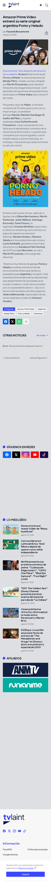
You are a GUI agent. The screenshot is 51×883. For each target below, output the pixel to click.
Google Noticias (10, 854)
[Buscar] (46, 5)
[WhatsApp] (19, 321)
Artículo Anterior (12, 357)
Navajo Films (9, 314)
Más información (26, 868)
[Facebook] (5, 321)
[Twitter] (12, 321)
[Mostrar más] (26, 321)
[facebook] (7, 454)
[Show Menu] (4, 5)
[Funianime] (25, 685)
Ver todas (41, 335)
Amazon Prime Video (25, 309)
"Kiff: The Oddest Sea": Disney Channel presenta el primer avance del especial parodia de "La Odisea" (34, 594)
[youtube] (35, 454)
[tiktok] (44, 454)
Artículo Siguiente (38, 357)
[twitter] (16, 454)
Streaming (38, 314)
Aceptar (25, 874)
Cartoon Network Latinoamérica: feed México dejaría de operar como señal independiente (32, 547)
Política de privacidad (37, 849)
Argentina (42, 309)
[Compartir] (45, 33)
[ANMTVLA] (25, 670)
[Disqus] (25, 402)
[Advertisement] (25, 487)
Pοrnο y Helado (24, 314)
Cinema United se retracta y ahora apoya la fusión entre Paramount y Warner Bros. (34, 615)
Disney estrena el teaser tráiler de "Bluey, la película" (34, 528)
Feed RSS (7, 849)
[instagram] (25, 454)
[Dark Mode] (40, 5)
